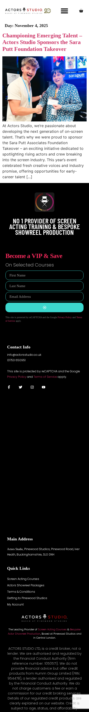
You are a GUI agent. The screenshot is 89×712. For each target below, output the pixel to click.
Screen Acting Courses (52, 629)
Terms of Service (45, 377)
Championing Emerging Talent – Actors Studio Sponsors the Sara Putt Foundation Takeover (42, 42)
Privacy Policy (65, 317)
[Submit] (44, 307)
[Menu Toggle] (64, 11)
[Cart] (81, 11)
